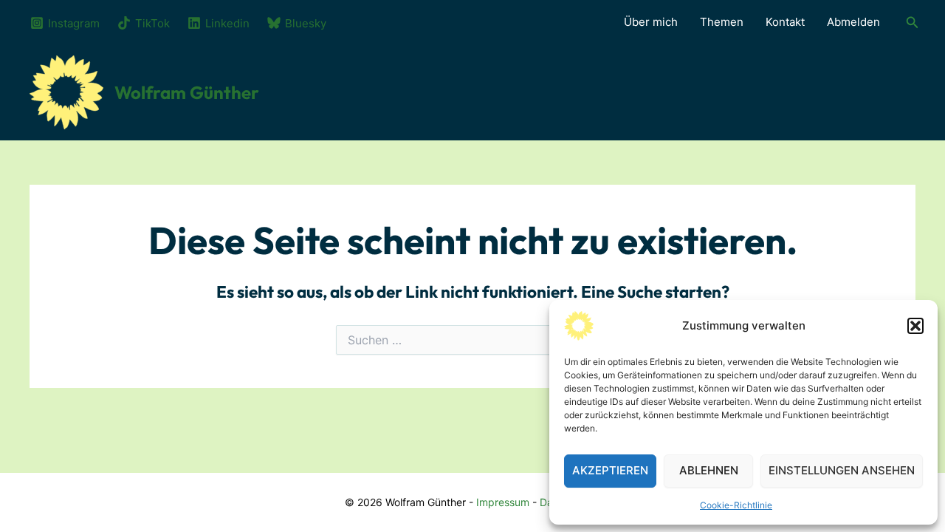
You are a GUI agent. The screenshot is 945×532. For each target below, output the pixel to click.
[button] (915, 325)
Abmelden (853, 22)
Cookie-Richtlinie (736, 505)
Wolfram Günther (186, 92)
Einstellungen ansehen (842, 470)
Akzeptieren (610, 470)
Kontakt (785, 22)
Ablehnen (708, 470)
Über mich (651, 22)
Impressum (502, 502)
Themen (721, 22)
